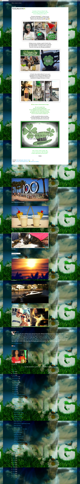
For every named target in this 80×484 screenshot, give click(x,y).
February (16, 449)
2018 (14, 462)
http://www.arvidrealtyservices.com (19, 171)
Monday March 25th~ (18, 405)
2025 (14, 373)
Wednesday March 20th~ (19, 412)
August (15, 383)
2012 (14, 473)
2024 (14, 375)
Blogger (54, 366)
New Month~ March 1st (18, 447)
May (15, 389)
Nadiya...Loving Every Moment (16, 2)
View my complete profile (17, 343)
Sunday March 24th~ (18, 407)
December (16, 376)
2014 (14, 469)
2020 (14, 458)
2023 (14, 453)
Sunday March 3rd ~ (18, 443)
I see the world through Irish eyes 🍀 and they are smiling (27, 161)
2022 (14, 455)
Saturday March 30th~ (18, 396)
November (16, 378)
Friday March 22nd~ (18, 410)
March (15, 393)
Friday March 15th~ (18, 421)
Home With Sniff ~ (17, 425)
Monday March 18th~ (18, 416)
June (15, 387)
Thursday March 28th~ (18, 400)
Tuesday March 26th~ (18, 403)
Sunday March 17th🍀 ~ (19, 418)
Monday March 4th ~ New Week (20, 441)
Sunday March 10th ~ (18, 430)
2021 (14, 457)
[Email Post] (33, 160)
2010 (14, 476)
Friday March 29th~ (18, 398)
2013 (14, 471)
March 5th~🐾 (17, 439)
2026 (14, 371)
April (15, 391)
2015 (14, 467)
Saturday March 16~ (18, 419)
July (15, 385)
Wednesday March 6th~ (18, 438)
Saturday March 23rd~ (18, 409)
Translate (20, 254)
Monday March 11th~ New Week (20, 428)
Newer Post (15, 166)
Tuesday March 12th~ (18, 427)
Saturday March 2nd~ (18, 445)
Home (40, 166)
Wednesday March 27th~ (19, 401)
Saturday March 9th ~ (18, 432)
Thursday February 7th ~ (19, 436)
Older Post (65, 166)
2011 (14, 475)
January (16, 451)
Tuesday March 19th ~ (18, 414)
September (16, 382)
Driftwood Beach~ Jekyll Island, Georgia (22, 423)
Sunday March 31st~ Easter (19, 394)
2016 (14, 466)
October (16, 380)
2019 (14, 460)
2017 (14, 464)
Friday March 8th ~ (18, 434)
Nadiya (17, 331)
